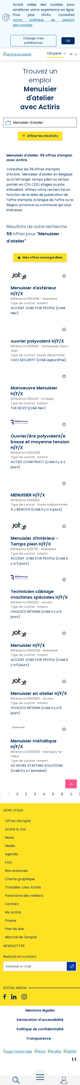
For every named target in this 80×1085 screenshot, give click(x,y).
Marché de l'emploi (21, 937)
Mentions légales (40, 1010)
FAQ (8, 862)
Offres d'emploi (18, 820)
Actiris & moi (15, 829)
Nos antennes (16, 870)
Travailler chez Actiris (23, 887)
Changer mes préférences (33, 40)
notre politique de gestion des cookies (44, 22)
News (9, 837)
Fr (71, 54)
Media (10, 845)
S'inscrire (71, 966)
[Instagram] (24, 996)
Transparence (38, 1038)
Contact (12, 903)
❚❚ (74, 1058)
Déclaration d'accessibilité (40, 1019)
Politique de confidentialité (40, 1029)
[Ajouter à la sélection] (64, 276)
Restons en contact (19, 956)
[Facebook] (4, 996)
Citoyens (54, 53)
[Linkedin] (13, 996)
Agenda (11, 854)
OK (68, 41)
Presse (10, 920)
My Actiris (13, 912)
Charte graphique (20, 879)
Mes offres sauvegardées (43, 257)
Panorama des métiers (24, 895)
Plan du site (14, 928)
